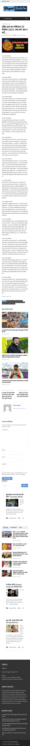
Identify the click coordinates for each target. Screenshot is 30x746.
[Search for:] (15, 485)
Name (4, 450)
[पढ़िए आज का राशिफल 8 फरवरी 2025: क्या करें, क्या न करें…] (7, 544)
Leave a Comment (22, 35)
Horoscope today (19, 302)
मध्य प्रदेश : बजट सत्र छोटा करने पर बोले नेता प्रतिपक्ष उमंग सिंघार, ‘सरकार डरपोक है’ (20, 563)
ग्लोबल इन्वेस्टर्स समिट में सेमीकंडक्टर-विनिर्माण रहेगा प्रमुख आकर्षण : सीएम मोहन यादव (20, 572)
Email (4, 457)
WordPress (10, 744)
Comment (5, 429)
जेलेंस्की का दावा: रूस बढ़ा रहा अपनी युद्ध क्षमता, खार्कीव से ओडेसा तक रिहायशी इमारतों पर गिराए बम (14, 356)
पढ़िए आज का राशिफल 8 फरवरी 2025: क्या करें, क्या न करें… (19, 544)
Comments (13, 527)
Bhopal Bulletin (14, 741)
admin (15, 35)
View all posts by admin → (19, 408)
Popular (5, 527)
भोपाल (9, 24)
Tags (20, 527)
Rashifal (4, 303)
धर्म (7, 24)
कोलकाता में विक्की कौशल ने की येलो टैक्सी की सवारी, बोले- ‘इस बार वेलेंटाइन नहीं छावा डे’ (20, 554)
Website (4, 464)
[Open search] (26, 18)
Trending (4, 24)
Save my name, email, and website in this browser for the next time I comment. (14, 473)
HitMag (17, 744)
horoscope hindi (18, 300)
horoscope (10, 300)
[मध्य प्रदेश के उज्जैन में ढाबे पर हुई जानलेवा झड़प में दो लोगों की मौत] (15, 320)
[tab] (5, 527)
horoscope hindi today (8, 302)
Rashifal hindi (11, 303)
